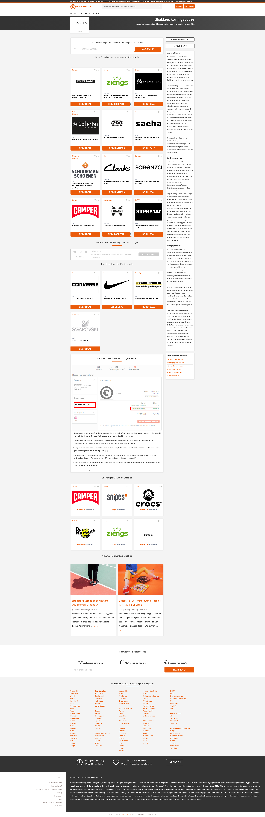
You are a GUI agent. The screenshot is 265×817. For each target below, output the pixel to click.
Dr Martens (75, 521)
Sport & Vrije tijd (125, 708)
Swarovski (75, 315)
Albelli (172, 716)
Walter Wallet (148, 711)
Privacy (59, 793)
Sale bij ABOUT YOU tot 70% (140, 1)
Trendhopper (123, 701)
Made (121, 694)
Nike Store (107, 273)
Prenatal (73, 723)
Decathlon (122, 716)
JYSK (97, 743)
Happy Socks (75, 713)
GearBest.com (148, 736)
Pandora (146, 694)
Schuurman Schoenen (76, 157)
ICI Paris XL (174, 738)
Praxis (72, 721)
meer (96, 626)
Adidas (121, 711)
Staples (73, 733)
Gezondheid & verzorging (180, 728)
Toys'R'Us (74, 738)
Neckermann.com (176, 696)
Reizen (97, 711)
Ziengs (106, 70)
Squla (72, 731)
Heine (145, 738)
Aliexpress (147, 723)
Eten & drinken (100, 691)
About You (74, 694)
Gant (120, 743)
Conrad (72, 699)
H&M (145, 741)
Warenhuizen (148, 721)
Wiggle (97, 728)
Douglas (173, 731)
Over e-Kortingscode (54, 783)
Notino (172, 741)
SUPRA (137, 200)
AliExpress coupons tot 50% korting (162, 1)
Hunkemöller (75, 718)
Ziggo (72, 743)
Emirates (98, 718)
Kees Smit (98, 746)
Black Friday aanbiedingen (52, 803)
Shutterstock (174, 718)
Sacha (137, 112)
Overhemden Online (150, 691)
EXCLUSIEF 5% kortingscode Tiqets (119, 1)
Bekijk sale (148, 148)
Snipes (106, 486)
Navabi (121, 751)
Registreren (189, 6)
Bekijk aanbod (117, 148)
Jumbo (97, 703)
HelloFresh (99, 701)
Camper (74, 200)
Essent (97, 741)
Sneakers (138, 70)
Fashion (122, 728)
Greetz (72, 708)
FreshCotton (123, 741)
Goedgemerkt (75, 706)
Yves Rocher (174, 748)
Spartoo (146, 699)
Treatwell (173, 743)
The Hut (173, 706)
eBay (145, 733)
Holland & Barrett (176, 736)
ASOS (72, 696)
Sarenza (138, 156)
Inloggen (179, 6)
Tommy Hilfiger (148, 706)
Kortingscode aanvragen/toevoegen (49, 789)
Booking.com (99, 716)
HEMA (145, 743)
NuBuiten (122, 699)
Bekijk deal (85, 104)
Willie (72, 741)
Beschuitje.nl (99, 696)
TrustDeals (58, 806)
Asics (121, 713)
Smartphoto (174, 721)
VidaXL (172, 708)
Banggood (147, 728)
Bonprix (122, 731)
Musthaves (123, 696)
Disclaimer (58, 796)
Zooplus (73, 746)
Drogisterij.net (175, 733)
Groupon (73, 711)
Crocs (137, 486)
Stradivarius (147, 701)
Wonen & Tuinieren (102, 733)
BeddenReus (99, 736)
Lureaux (137, 521)
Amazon (146, 726)
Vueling (97, 726)
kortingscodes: (81, 1)
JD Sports (122, 718)
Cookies (59, 799)
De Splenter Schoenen (76, 113)
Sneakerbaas (108, 200)
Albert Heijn (99, 694)
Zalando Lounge (149, 716)
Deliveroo (98, 699)
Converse (75, 273)
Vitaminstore (174, 746)
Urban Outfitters (149, 708)
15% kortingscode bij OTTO (183, 1)
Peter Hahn (174, 703)
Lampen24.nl (123, 691)
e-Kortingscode (125, 814)
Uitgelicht (74, 691)
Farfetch (122, 736)
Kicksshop (75, 70)
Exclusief (96, 13)
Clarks (106, 156)
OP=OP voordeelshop (178, 699)
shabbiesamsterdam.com (180, 39)
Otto (171, 701)
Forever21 (122, 738)
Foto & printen (175, 713)
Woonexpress (124, 703)
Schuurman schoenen (151, 696)
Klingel (121, 748)
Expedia (98, 721)
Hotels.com (99, 723)
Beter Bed (98, 738)
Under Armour (124, 723)
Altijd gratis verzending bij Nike (97, 1)
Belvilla (97, 713)
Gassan (121, 746)
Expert (72, 703)
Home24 (73, 716)
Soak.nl (73, 728)
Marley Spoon (100, 706)
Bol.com (146, 731)
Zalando (146, 713)
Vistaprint (173, 723)
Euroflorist (74, 701)
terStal (145, 703)
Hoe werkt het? (56, 786)
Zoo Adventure (108, 112)
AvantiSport (139, 273)
